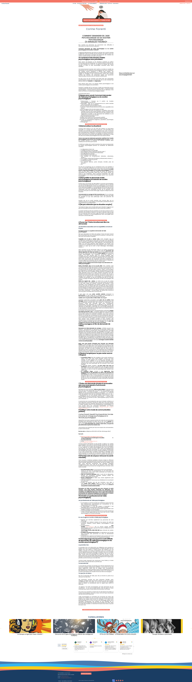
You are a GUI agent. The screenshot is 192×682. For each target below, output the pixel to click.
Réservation (182, 3)
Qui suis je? (110, 3)
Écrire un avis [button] (65, 648)
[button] (92, 638)
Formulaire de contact (86, 442)
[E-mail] (116, 680)
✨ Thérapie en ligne (102, 3)
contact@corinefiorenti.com (65, 677)
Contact (188, 3)
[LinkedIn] (118, 680)
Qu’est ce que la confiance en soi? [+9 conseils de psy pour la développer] (118, 634)
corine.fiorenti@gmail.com (90, 441)
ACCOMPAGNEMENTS (92, 3)
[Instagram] (120, 680)
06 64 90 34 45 (188, 1)
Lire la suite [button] (91, 650)
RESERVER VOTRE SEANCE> (86, 673)
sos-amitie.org (90, 526)
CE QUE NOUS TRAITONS (81, 3)
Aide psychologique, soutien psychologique (91, 25)
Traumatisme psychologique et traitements (30, 634)
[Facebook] (122, 680)
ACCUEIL (74, 3)
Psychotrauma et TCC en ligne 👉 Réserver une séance (96, 1)
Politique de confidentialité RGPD (89, 680)
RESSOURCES (115, 3)
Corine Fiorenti (5, 3)
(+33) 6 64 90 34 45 (64, 676)
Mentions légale (81, 680)
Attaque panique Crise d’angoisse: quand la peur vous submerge (74, 634)
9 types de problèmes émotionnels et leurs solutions (162, 634)
